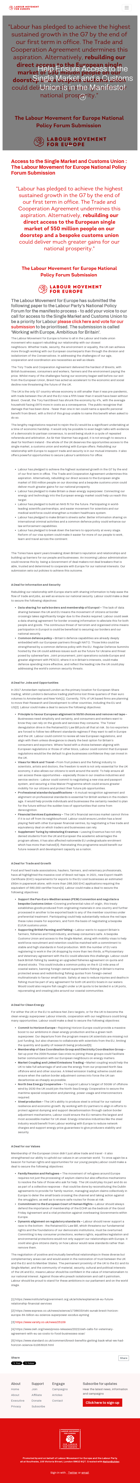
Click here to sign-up (102, 1402)
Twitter (72, 1472)
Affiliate (37, 1395)
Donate (36, 1400)
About (15, 1395)
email (85, 1472)
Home (15, 1389)
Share (123, 1358)
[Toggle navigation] (126, 7)
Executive (17, 1400)
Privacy (16, 1406)
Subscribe (38, 1406)
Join (34, 1389)
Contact (57, 1400)
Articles (57, 1395)
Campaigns (60, 1389)
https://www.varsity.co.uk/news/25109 (40, 1322)
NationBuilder (111, 1461)
